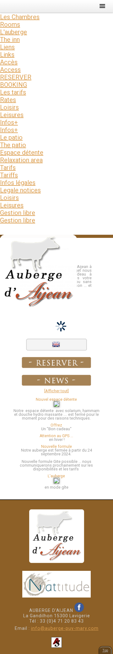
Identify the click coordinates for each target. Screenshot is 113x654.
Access (10, 69)
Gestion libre (17, 213)
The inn (10, 39)
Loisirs (9, 107)
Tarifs (8, 167)
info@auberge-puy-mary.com (65, 628)
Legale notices (20, 190)
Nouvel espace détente (56, 399)
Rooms (10, 24)
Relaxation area (21, 160)
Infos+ (9, 122)
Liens (7, 47)
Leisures (12, 115)
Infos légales (17, 182)
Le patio (11, 137)
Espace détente (21, 152)
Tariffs (9, 175)
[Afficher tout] (56, 391)
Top (105, 650)
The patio (13, 145)
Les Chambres (20, 17)
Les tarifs (13, 92)
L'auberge (13, 32)
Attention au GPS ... (56, 436)
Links (7, 54)
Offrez (56, 425)
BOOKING (13, 84)
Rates (8, 100)
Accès (9, 62)
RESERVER (15, 77)
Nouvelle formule (56, 446)
